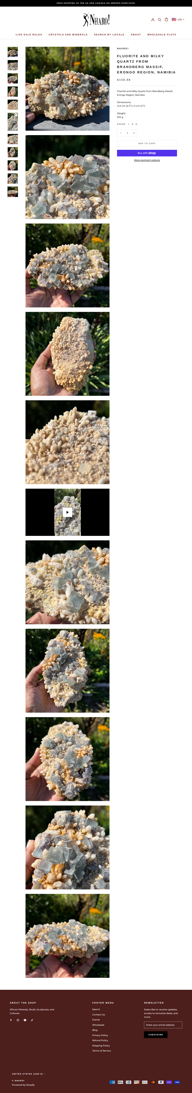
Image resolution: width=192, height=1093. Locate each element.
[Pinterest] (136, 124)
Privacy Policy (100, 1035)
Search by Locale (109, 34)
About (136, 34)
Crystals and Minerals (68, 34)
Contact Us (98, 1014)
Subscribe (155, 1035)
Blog (95, 1030)
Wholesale (98, 1024)
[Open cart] (166, 19)
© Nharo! (18, 1081)
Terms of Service (101, 1050)
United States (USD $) (27, 1074)
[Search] (159, 19)
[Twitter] (132, 124)
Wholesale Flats (161, 34)
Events (96, 1019)
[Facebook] (128, 124)
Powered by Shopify (23, 1084)
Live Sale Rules (29, 34)
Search (96, 1009)
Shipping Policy (101, 1045)
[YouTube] (25, 1020)
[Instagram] (18, 1020)
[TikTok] (32, 1020)
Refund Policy (100, 1040)
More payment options (147, 160)
